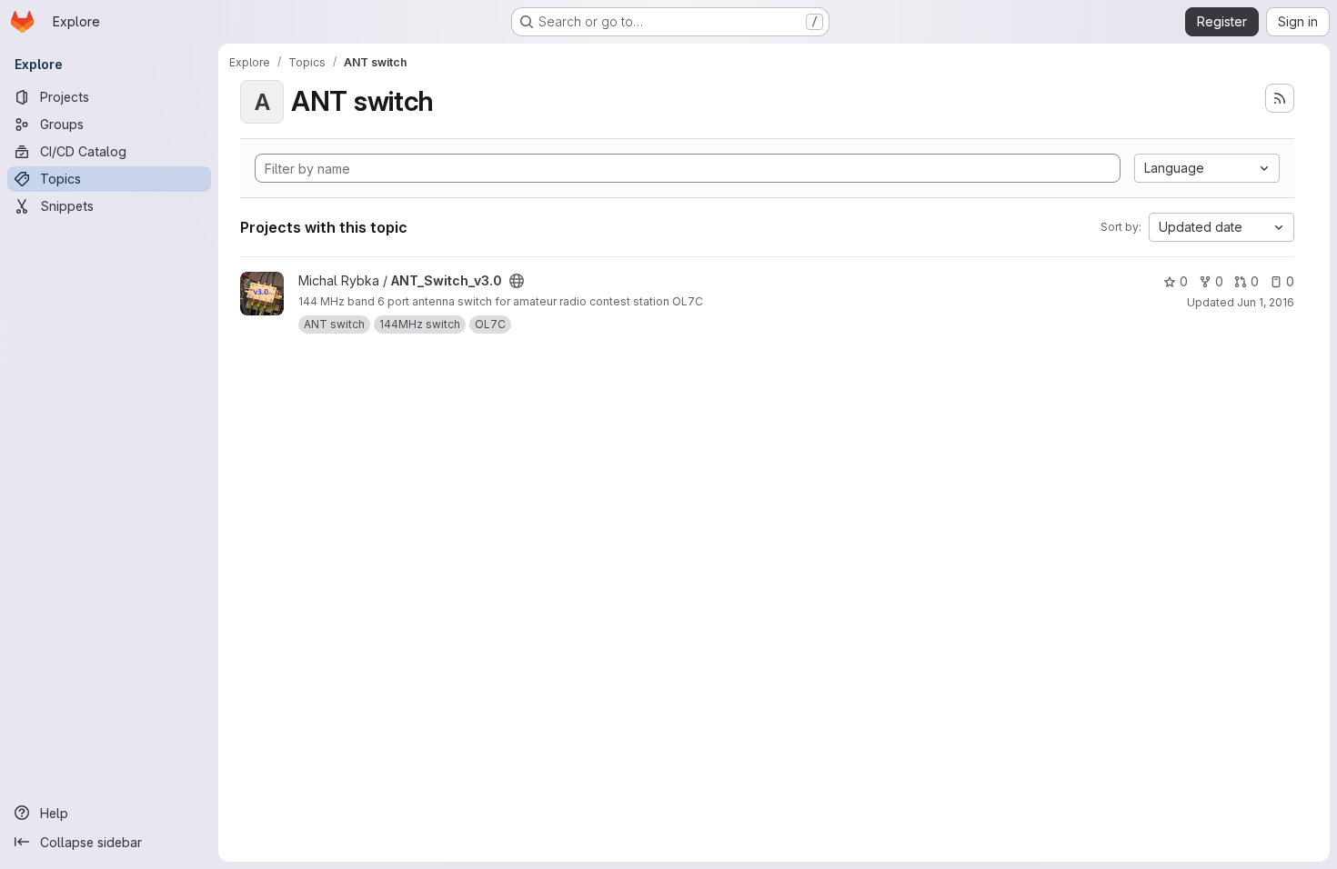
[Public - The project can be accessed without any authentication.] (516, 281)
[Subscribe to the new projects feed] (1279, 98)
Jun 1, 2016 (1265, 302)
